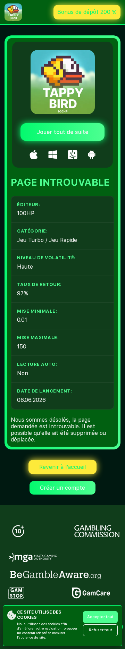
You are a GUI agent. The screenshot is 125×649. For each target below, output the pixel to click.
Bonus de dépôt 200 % (87, 12)
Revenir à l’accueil (62, 467)
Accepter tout (100, 617)
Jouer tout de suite (63, 132)
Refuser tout (100, 630)
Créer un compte (62, 487)
